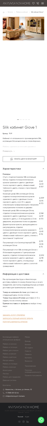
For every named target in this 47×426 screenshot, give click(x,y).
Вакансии (28, 361)
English (27, 417)
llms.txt (27, 412)
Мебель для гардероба (11, 377)
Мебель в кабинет (9, 354)
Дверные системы (9, 380)
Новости (28, 351)
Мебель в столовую (10, 364)
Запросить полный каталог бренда (18, 318)
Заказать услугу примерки (14, 315)
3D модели (29, 348)
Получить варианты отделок (15, 322)
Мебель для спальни (10, 350)
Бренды (28, 341)
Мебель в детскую (9, 357)
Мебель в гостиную (10, 347)
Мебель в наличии (10, 344)
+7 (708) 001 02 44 (12, 393)
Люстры (6, 374)
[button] (18, 119)
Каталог (28, 344)
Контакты (28, 358)
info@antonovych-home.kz (15, 396)
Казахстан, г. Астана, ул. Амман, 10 (18, 389)
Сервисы (28, 354)
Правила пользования (33, 375)
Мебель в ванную (9, 367)
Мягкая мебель (8, 360)
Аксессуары (7, 370)
